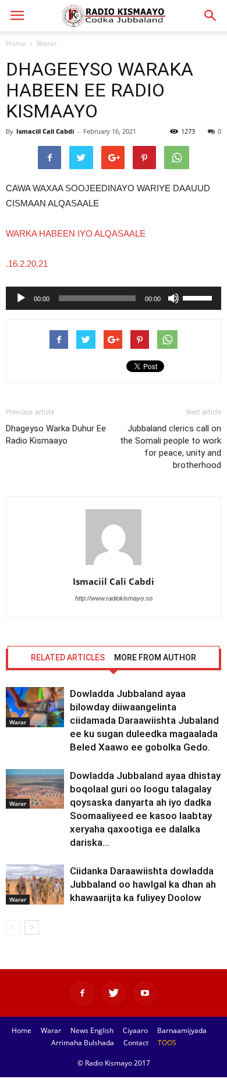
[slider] (199, 297)
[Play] (21, 298)
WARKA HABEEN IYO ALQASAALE (76, 233)
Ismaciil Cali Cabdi (45, 131)
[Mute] (173, 298)
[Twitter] (113, 993)
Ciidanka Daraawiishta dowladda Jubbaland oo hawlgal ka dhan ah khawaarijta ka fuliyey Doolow (143, 884)
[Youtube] (145, 993)
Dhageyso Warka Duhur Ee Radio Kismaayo (56, 434)
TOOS (167, 1043)
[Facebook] (82, 993)
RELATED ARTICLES (68, 657)
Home (16, 43)
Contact (135, 1043)
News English (92, 1030)
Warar (47, 43)
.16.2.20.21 (27, 264)
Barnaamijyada (182, 1030)
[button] (210, 15)
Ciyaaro (135, 1030)
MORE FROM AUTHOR (155, 657)
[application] (113, 298)
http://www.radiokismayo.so (113, 598)
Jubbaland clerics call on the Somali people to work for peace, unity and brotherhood (170, 446)
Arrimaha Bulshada (82, 1043)
